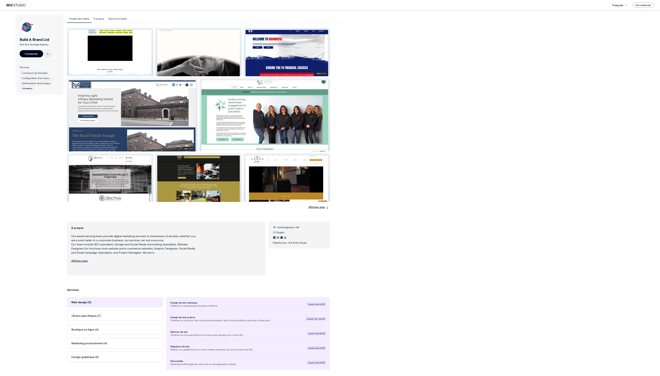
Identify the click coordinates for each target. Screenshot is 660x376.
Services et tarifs (117, 18)
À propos (99, 18)
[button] (110, 52)
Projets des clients (79, 18)
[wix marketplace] (15, 5)
